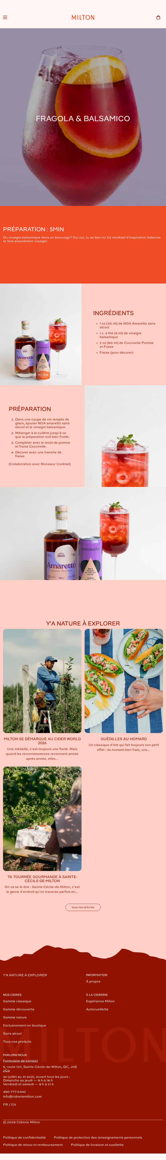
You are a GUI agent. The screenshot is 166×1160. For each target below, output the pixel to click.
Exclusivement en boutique (24, 1025)
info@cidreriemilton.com (22, 1096)
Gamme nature (15, 1017)
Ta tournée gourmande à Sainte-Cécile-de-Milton (42, 879)
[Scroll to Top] (158, 1138)
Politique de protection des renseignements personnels (98, 1137)
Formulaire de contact (20, 1061)
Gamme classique (17, 1001)
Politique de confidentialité (24, 1137)
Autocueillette (97, 1009)
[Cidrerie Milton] (83, 17)
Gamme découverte (18, 1009)
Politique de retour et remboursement (33, 1145)
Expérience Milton (100, 1001)
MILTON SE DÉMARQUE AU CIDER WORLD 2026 (42, 741)
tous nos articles (83, 907)
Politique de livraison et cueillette (97, 1145)
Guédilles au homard (124, 739)
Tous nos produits (17, 1041)
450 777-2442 (14, 1092)
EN (13, 1104)
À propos (93, 981)
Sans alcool (12, 1033)
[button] (158, 17)
